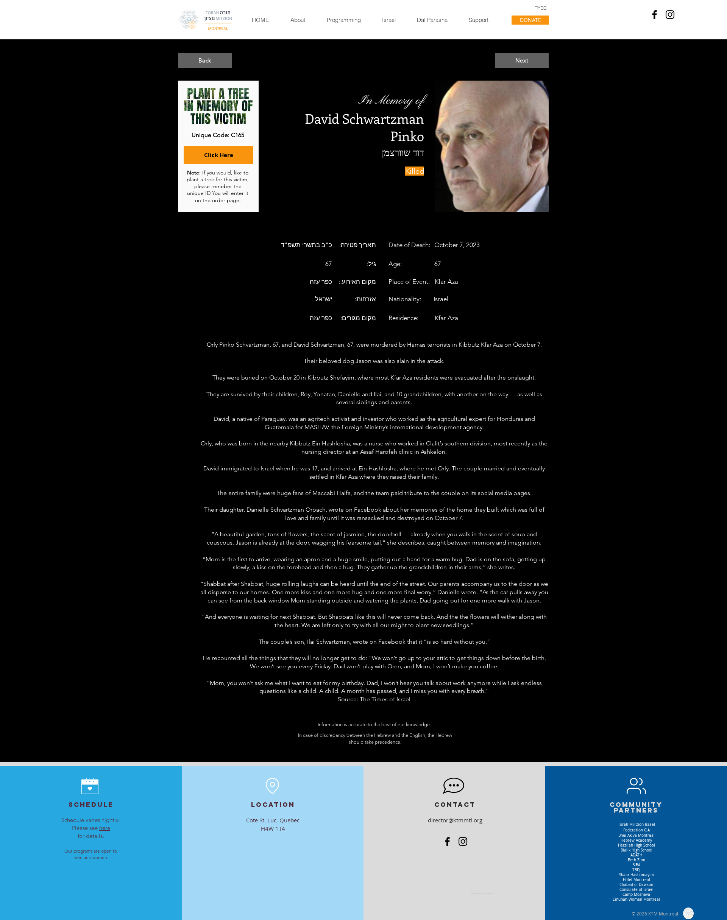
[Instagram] (670, 14)
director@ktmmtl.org (455, 820)
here (104, 827)
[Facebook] (654, 14)
